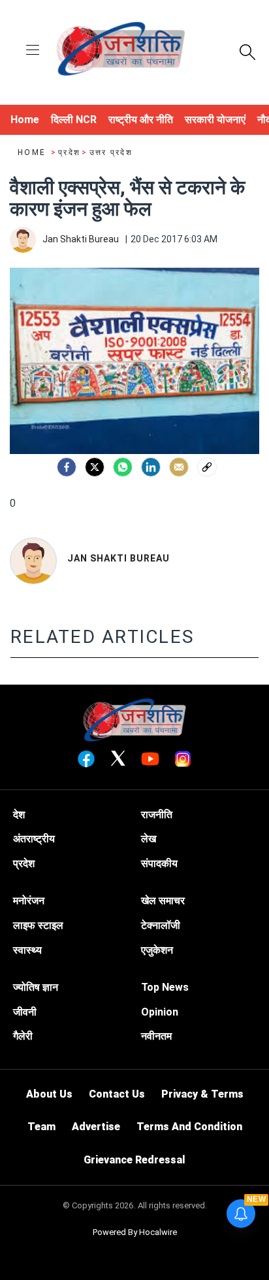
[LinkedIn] (151, 467)
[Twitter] (94, 467)
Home (33, 152)
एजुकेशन (157, 950)
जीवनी (25, 1012)
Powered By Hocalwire (135, 1232)
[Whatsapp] (123, 467)
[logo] (120, 50)
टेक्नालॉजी (160, 925)
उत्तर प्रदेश (111, 152)
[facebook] (66, 467)
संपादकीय (159, 863)
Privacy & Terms (202, 1094)
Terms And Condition (189, 1126)
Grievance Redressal (134, 1160)
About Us (49, 1094)
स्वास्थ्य (27, 950)
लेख (148, 838)
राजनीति (156, 814)
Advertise (96, 1126)
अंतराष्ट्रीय (34, 838)
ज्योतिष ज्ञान (35, 987)
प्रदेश (69, 152)
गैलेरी (23, 1036)
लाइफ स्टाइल (38, 925)
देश (19, 814)
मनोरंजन (28, 900)
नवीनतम (156, 1036)
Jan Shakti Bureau (118, 558)
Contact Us (117, 1094)
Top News (165, 987)
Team (41, 1126)
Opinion (159, 1012)
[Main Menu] (32, 51)
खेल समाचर (163, 900)
